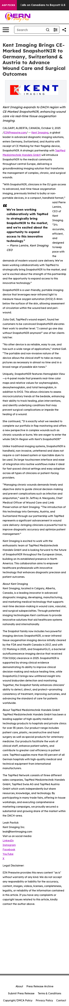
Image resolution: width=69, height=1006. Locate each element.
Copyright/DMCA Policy (17, 1000)
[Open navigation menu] (6, 30)
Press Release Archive (39, 986)
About (19, 986)
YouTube (8, 854)
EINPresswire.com (15, 132)
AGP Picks (8, 5)
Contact (61, 1000)
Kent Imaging (39, 132)
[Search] (48, 29)
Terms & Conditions (49, 993)
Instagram (9, 845)
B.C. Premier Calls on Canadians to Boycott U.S (34, 5)
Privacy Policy (44, 1000)
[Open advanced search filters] (55, 29)
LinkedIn (8, 840)
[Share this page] (64, 30)
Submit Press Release (21, 993)
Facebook (9, 849)
